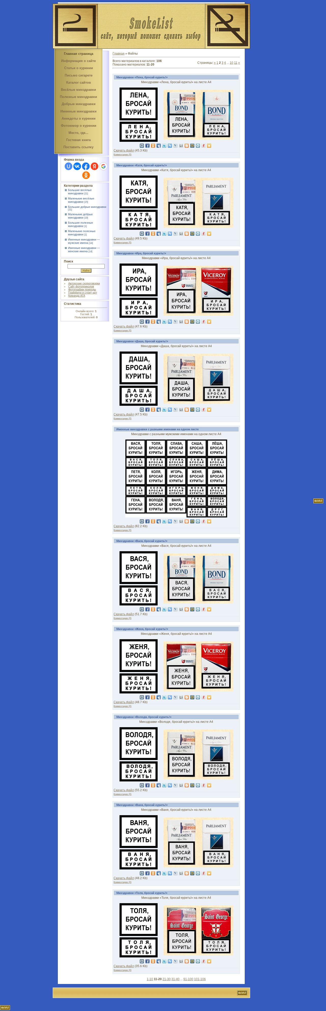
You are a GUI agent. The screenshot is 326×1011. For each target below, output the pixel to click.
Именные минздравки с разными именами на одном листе (157, 429)
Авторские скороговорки (84, 283)
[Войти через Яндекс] (94, 166)
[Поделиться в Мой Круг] (198, 146)
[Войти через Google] (103, 166)
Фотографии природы (82, 289)
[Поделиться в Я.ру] (203, 146)
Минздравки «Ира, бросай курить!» (141, 253)
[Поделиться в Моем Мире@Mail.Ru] (192, 146)
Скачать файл (124, 150)
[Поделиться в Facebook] (147, 146)
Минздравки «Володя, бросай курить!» (143, 716)
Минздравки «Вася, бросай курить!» (141, 540)
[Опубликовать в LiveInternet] (181, 146)
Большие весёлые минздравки (80, 191)
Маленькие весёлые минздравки (81, 200)
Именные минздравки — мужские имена (84, 241)
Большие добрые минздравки (87, 206)
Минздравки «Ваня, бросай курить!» (142, 804)
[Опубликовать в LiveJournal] (175, 146)
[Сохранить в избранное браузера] (209, 146)
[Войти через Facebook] (86, 166)
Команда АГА (76, 295)
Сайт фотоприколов (81, 286)
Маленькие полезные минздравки (82, 233)
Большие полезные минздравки (80, 224)
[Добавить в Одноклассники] (153, 146)
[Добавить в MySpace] (159, 146)
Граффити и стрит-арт (82, 292)
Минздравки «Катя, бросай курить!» (141, 165)
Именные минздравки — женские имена (84, 249)
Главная (119, 53)
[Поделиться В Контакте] (142, 146)
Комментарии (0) (122, 154)
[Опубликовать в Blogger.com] (187, 146)
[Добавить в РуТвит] (170, 146)
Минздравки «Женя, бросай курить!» (142, 628)
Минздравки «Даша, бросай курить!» (142, 341)
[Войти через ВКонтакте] (77, 166)
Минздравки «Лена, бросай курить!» (142, 77)
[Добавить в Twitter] (164, 146)
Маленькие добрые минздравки (80, 216)
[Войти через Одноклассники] (86, 175)
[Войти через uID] (68, 166)
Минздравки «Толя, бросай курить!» (141, 892)
